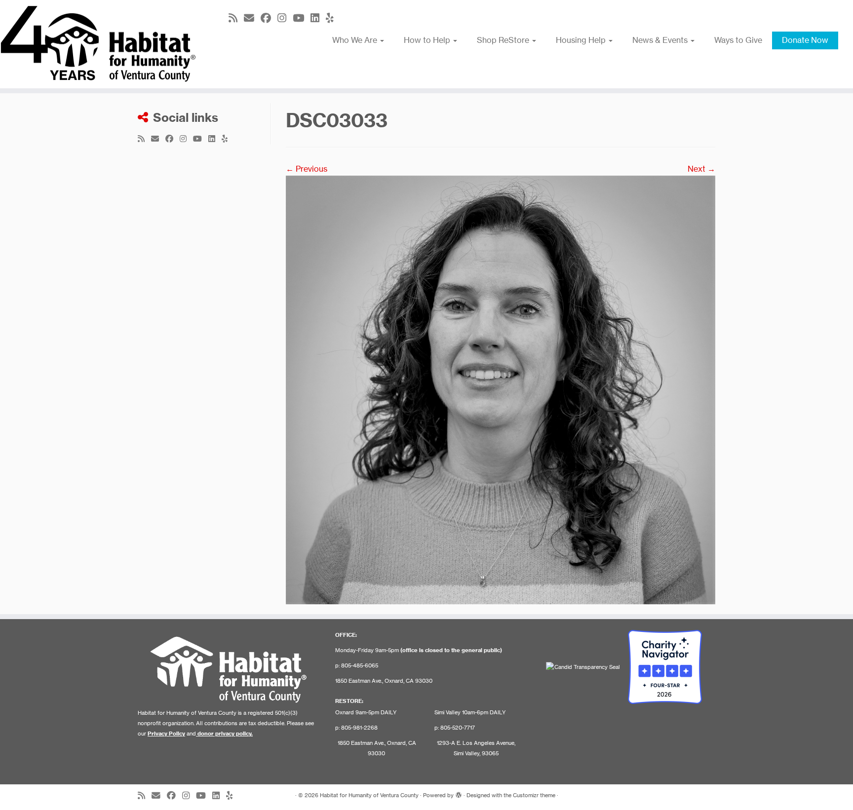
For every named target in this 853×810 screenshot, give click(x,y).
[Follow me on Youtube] (301, 18)
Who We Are (355, 40)
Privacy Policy (166, 733)
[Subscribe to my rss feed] (236, 18)
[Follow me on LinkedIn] (318, 18)
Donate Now (805, 40)
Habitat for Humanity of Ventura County (369, 795)
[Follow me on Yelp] (333, 18)
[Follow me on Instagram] (285, 18)
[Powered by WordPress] (458, 793)
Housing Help (582, 40)
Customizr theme (534, 795)
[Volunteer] (500, 389)
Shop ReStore (504, 40)
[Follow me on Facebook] (269, 18)
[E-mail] (252, 18)
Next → (701, 169)
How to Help (428, 40)
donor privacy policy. (225, 733)
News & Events (661, 40)
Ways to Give (738, 40)
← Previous (306, 169)
